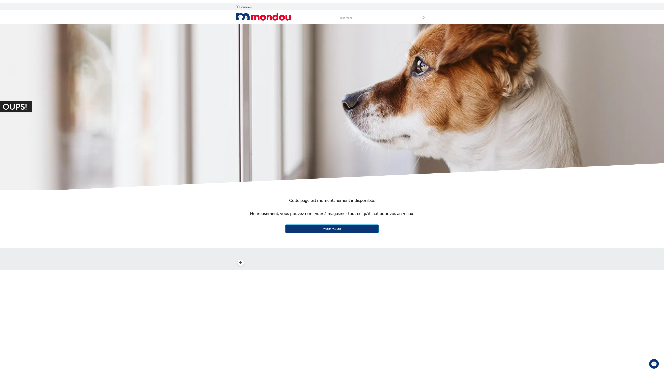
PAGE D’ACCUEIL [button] (332, 228)
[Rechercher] (423, 18)
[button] (243, 6)
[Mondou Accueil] (263, 16)
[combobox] (381, 18)
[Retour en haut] (240, 262)
